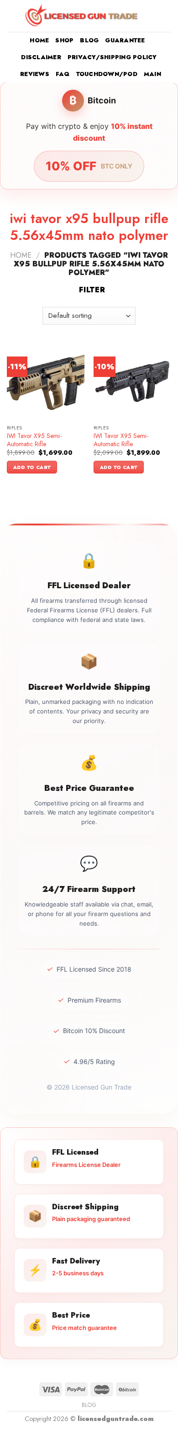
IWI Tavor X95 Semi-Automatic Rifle (34, 440)
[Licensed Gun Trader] (82, 16)
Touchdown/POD (106, 74)
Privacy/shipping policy (112, 57)
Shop (64, 40)
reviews (34, 74)
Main (152, 74)
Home (39, 40)
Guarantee (125, 40)
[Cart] (166, 16)
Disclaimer (41, 57)
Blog (89, 40)
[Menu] (12, 16)
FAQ (63, 74)
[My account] (151, 16)
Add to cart (32, 467)
